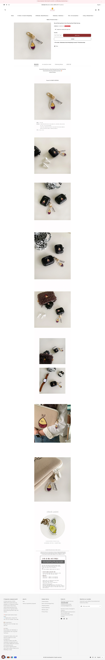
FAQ (23, 601)
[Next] (101, 2)
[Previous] (3, 2)
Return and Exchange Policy (48, 603)
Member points (45, 609)
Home (12, 15)
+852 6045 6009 (64, 602)
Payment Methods (46, 607)
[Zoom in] (48, 25)
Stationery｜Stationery (58, 15)
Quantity (55, 32)
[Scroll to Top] (102, 653)
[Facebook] (4, 4)
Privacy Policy (45, 611)
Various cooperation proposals (29, 603)
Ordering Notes (45, 601)
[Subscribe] (100, 606)
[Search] (5, 9)
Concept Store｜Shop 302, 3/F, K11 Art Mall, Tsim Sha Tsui (11, 624)
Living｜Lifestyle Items (88, 15)
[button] (98, 9)
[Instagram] (6, 4)
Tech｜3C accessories (73, 15)
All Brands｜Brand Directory (42, 15)
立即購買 (72, 39)
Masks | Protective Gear (52, 19)
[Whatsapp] (66, 618)
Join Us (61, 4)
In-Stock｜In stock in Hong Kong (25, 15)
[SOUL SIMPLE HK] (52, 10)
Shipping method (45, 605)
